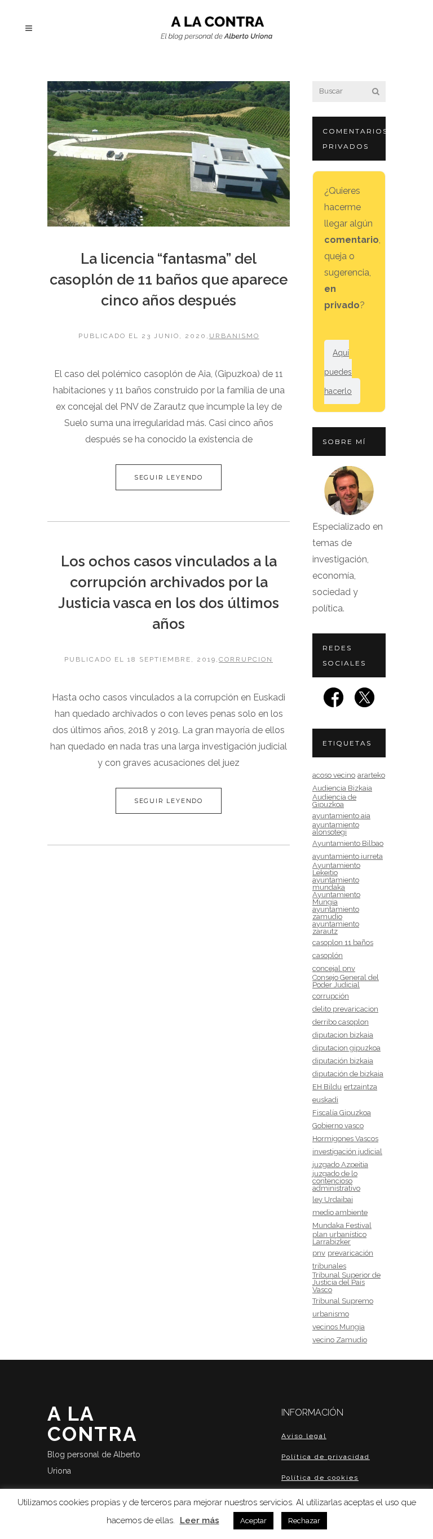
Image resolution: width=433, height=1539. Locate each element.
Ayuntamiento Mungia (336, 898)
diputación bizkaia (342, 1061)
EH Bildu (327, 1086)
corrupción (330, 996)
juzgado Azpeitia (340, 1164)
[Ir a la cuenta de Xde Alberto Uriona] (364, 701)
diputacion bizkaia (342, 1035)
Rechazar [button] (304, 1520)
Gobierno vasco (338, 1125)
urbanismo (234, 336)
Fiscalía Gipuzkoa (341, 1112)
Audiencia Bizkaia (342, 788)
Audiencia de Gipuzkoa (334, 800)
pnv (318, 1253)
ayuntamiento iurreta (347, 856)
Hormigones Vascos (345, 1138)
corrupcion (246, 659)
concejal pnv (333, 968)
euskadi (325, 1099)
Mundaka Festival (342, 1225)
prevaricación (350, 1253)
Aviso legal (303, 1436)
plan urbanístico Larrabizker (339, 1238)
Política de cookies (320, 1478)
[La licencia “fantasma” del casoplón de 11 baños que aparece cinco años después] (168, 154)
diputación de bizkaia (347, 1073)
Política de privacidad (325, 1457)
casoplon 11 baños (342, 942)
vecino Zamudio (339, 1339)
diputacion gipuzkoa (346, 1048)
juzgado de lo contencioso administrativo (336, 1181)
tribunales (329, 1266)
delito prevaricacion (345, 1009)
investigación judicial (347, 1151)
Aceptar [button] (253, 1520)
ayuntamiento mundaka (335, 883)
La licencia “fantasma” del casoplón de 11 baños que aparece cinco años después (169, 279)
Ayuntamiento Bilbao (347, 843)
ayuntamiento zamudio (335, 913)
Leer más (199, 1520)
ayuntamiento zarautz (335, 927)
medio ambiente (340, 1212)
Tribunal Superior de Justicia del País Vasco (346, 1282)
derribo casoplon (340, 1022)
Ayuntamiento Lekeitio (336, 869)
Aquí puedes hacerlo (338, 372)
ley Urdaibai (332, 1199)
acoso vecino (333, 775)
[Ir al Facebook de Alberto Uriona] (333, 701)
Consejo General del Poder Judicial (345, 981)
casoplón (327, 955)
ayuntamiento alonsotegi (335, 828)
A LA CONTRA (93, 1438)
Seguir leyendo (168, 477)
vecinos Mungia (338, 1326)
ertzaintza (360, 1086)
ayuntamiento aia (341, 815)
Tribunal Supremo (342, 1301)
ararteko (371, 775)
